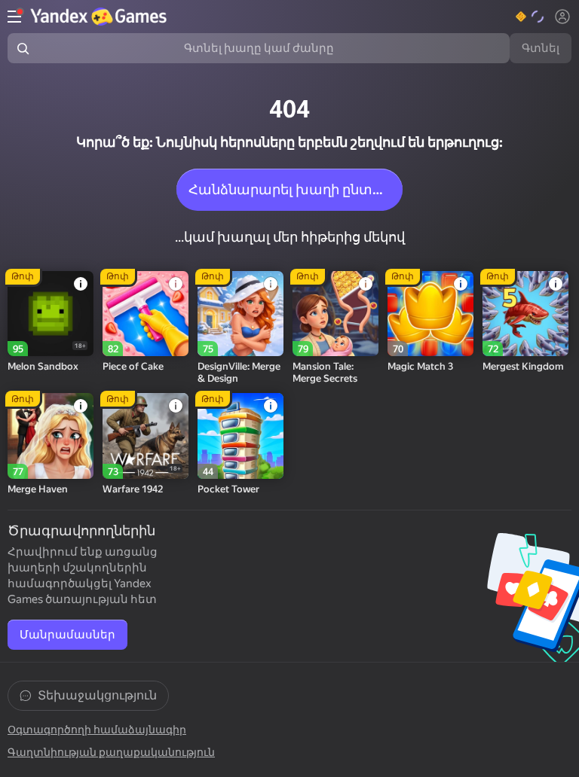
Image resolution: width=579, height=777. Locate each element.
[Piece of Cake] (145, 314)
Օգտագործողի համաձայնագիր (97, 730)
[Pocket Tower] (240, 436)
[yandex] (100, 17)
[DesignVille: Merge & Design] (240, 314)
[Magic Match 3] (430, 314)
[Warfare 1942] (145, 436)
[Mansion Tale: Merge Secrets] (335, 314)
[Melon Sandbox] (50, 314)
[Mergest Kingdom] (525, 314)
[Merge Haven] (50, 436)
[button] (530, 16)
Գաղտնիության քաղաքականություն (111, 752)
